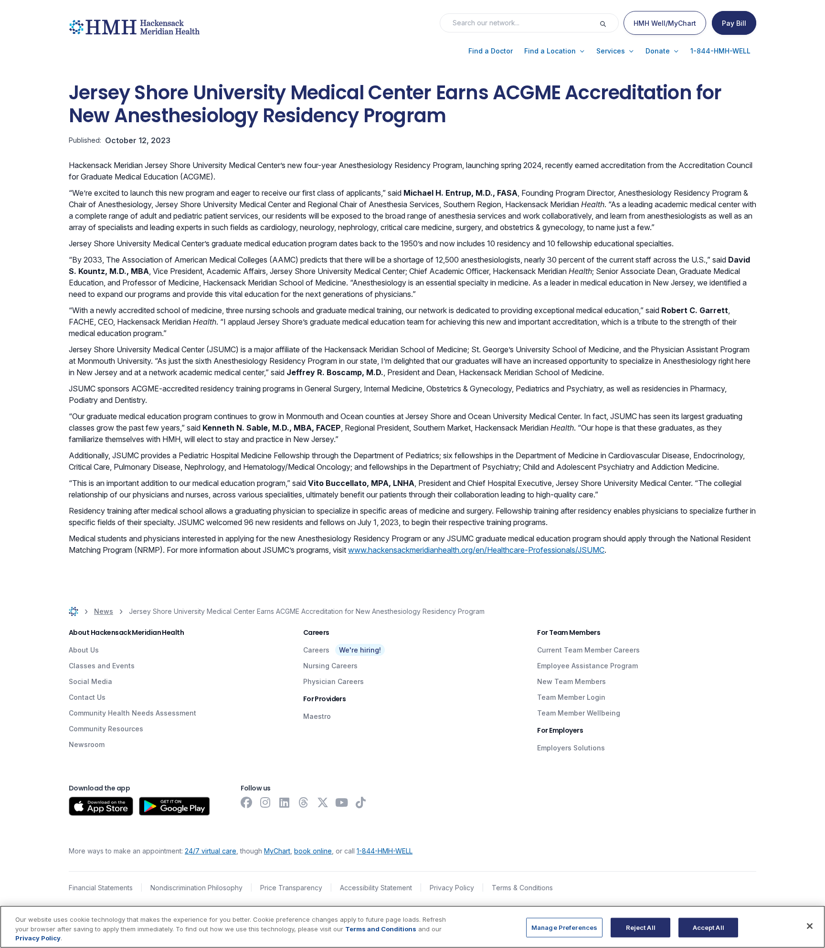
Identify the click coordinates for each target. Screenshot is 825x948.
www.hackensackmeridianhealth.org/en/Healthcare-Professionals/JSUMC (476, 550)
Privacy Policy (452, 888)
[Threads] (303, 802)
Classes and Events (102, 666)
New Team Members (571, 681)
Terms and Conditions (380, 929)
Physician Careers (333, 681)
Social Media (90, 681)
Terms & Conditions (522, 888)
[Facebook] (246, 802)
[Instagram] (265, 802)
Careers (316, 650)
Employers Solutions (571, 748)
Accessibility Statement (376, 888)
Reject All (641, 927)
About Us (84, 650)
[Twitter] (322, 802)
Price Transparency (291, 888)
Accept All (708, 927)
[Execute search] (608, 22)
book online (313, 851)
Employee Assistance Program (587, 666)
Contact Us (87, 697)
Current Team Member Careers (588, 650)
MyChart (277, 851)
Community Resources (106, 729)
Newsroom (87, 744)
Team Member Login (571, 697)
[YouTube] (342, 802)
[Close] (809, 926)
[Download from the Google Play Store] (174, 806)
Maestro (317, 716)
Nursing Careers (330, 666)
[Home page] (73, 611)
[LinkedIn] (284, 802)
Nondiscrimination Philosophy (196, 888)
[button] (490, 51)
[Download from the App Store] (101, 806)
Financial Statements (101, 888)
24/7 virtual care (210, 851)
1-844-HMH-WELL (384, 851)
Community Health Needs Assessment (132, 713)
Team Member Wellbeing (578, 713)
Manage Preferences (564, 927)
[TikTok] (361, 802)
